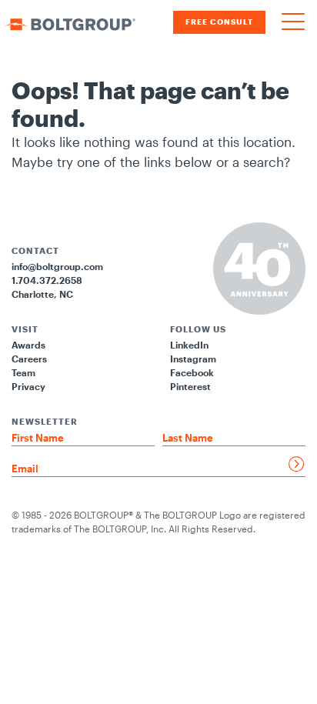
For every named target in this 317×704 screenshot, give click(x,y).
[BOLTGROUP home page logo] (70, 22)
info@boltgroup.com (57, 266)
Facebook (192, 372)
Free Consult (219, 22)
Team (23, 372)
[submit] (297, 463)
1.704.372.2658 (47, 280)
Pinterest (190, 386)
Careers (29, 358)
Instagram (193, 358)
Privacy (28, 386)
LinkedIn (189, 344)
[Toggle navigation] (293, 22)
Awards (28, 344)
